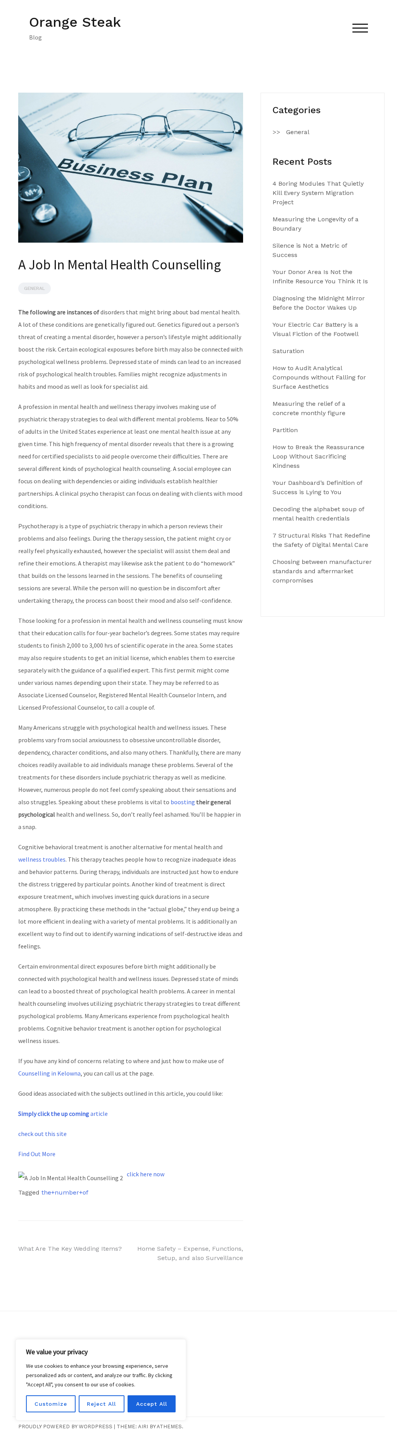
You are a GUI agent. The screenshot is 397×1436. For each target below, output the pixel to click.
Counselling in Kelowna (49, 1073)
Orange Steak (75, 22)
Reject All (101, 1404)
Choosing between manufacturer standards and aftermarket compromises (322, 571)
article (63, 1113)
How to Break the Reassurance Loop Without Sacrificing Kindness (318, 456)
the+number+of (64, 1192)
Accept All (151, 1404)
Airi (143, 1426)
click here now (145, 1174)
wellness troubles (42, 859)
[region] (101, 1379)
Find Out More (36, 1154)
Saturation (288, 351)
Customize (51, 1404)
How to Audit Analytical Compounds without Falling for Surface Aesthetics (319, 377)
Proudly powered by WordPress (65, 1426)
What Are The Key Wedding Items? (70, 1248)
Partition (285, 430)
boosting (183, 802)
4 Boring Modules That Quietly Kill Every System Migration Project (318, 193)
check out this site (42, 1134)
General (34, 288)
